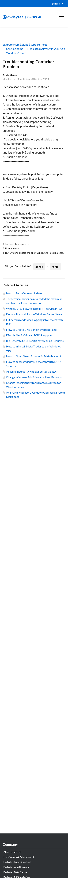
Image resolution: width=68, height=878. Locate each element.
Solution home (14, 48)
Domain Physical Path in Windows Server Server (34, 314)
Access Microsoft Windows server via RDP (32, 371)
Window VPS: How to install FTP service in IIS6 (34, 308)
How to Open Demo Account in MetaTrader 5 (33, 356)
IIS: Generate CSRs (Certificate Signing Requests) (35, 340)
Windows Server (16, 53)
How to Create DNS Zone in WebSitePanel (31, 329)
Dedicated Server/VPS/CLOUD (46, 48)
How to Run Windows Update (24, 293)
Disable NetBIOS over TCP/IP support (29, 335)
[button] (61, 15)
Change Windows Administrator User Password (34, 377)
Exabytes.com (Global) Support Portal (25, 44)
